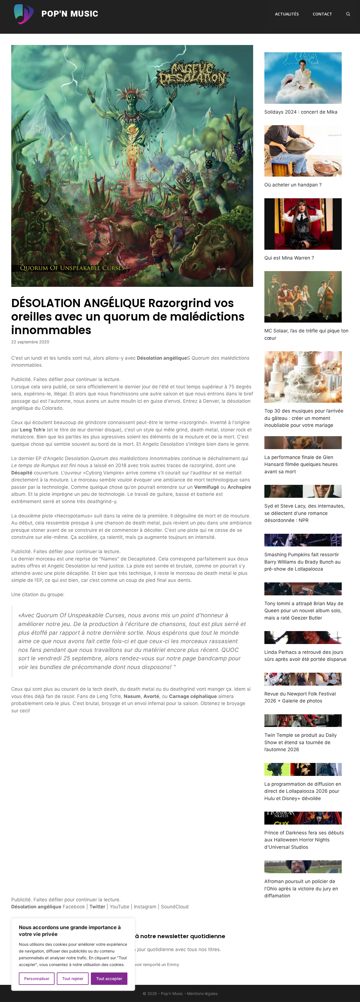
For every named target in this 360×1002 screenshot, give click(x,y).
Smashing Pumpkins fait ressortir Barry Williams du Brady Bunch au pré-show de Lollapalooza (302, 562)
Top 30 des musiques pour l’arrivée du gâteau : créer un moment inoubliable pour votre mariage (303, 418)
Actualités (287, 14)
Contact (322, 14)
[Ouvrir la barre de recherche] (348, 14)
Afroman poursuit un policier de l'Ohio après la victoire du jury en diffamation (301, 889)
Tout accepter (109, 978)
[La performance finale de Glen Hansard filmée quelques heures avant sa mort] (303, 445)
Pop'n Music (69, 14)
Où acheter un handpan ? (293, 185)
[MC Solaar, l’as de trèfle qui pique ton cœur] (303, 319)
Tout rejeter (72, 978)
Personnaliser (36, 978)
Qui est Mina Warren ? (289, 258)
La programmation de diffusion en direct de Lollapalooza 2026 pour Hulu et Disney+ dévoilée (302, 791)
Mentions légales (202, 993)
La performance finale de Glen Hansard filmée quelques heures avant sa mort (301, 464)
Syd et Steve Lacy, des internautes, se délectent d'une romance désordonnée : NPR (304, 513)
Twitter (97, 906)
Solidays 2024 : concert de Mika (301, 112)
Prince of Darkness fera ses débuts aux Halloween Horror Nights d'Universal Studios (304, 840)
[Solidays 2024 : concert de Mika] (303, 100)
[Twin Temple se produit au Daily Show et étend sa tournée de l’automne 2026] (303, 723)
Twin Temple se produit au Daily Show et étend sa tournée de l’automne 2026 (300, 742)
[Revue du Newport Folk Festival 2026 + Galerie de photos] (303, 681)
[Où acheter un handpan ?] (303, 173)
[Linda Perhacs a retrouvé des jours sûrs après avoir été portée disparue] (303, 640)
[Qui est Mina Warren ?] (303, 246)
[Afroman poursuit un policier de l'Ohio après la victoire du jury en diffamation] (303, 869)
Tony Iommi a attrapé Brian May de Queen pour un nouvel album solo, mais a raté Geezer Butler (303, 611)
